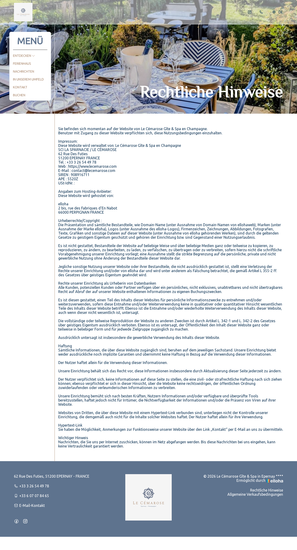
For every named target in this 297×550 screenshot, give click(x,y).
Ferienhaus (22, 63)
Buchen (19, 95)
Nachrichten (23, 71)
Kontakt (20, 87)
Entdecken (22, 56)
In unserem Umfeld (28, 79)
